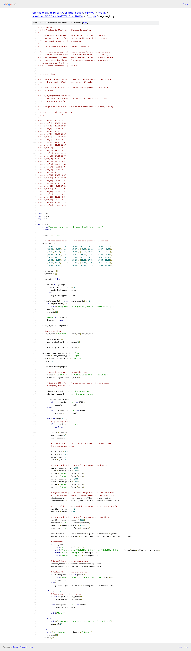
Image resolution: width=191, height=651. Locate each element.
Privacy (23, 647)
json (186, 647)
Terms (30, 647)
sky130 (79, 12)
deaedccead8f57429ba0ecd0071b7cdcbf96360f (57, 16)
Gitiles (15, 647)
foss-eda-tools (40, 12)
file (85, 22)
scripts (92, 16)
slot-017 (101, 12)
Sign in (185, 4)
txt (180, 647)
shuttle (69, 12)
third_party (56, 12)
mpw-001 (90, 12)
